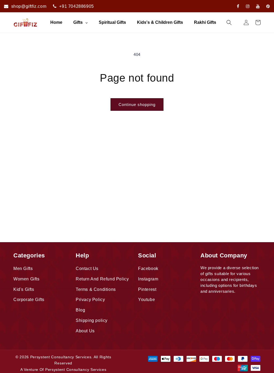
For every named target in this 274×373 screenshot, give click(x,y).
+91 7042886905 (76, 6)
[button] (229, 22)
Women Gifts (26, 279)
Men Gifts (23, 268)
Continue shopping (137, 104)
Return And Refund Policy (102, 279)
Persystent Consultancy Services (61, 357)
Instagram (148, 279)
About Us (85, 331)
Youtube (146, 299)
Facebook (148, 268)
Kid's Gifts (23, 289)
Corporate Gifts (28, 299)
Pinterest (147, 289)
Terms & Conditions (96, 289)
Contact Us (87, 268)
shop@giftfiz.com (29, 6)
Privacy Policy (90, 299)
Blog (80, 310)
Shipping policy (92, 320)
